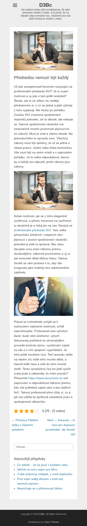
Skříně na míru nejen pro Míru (37, 469)
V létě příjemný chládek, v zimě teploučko (44, 474)
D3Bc (45, 5)
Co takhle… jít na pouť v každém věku (42, 465)
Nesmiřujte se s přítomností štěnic (40, 488)
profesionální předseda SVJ (32, 230)
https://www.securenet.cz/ (46, 378)
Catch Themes (51, 522)
